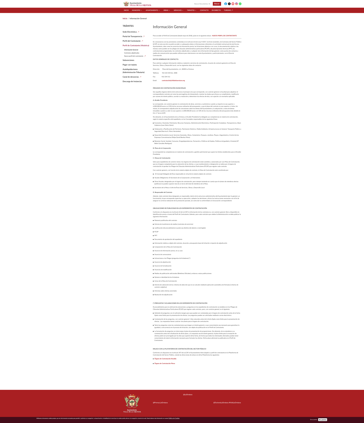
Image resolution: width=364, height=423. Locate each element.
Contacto (204, 10)
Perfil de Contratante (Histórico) (136, 46)
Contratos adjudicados (131, 53)
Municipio (136, 10)
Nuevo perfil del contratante (133, 56)
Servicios (178, 10)
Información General (131, 50)
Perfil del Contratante (132, 41)
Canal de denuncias (131, 77)
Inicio (126, 10)
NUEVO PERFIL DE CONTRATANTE (224, 35)
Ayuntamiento (152, 10)
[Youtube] (233, 3)
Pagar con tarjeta (130, 65)
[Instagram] (236, 3)
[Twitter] (229, 3)
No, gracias (322, 419)
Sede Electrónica (130, 32)
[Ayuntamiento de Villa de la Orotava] (132, 404)
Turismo (227, 10)
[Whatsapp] (240, 3)
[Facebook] (225, 3)
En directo (216, 10)
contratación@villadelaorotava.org (173, 80)
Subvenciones (128, 60)
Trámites (191, 10)
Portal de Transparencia (132, 36)
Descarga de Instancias (132, 81)
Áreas (166, 10)
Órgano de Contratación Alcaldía (165, 359)
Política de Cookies (174, 418)
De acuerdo (313, 419)
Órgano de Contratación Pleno (164, 363)
